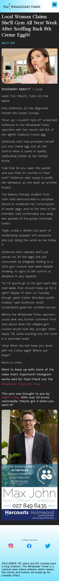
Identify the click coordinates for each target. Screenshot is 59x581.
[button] (54, 4)
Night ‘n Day (10, 397)
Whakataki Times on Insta (21, 384)
